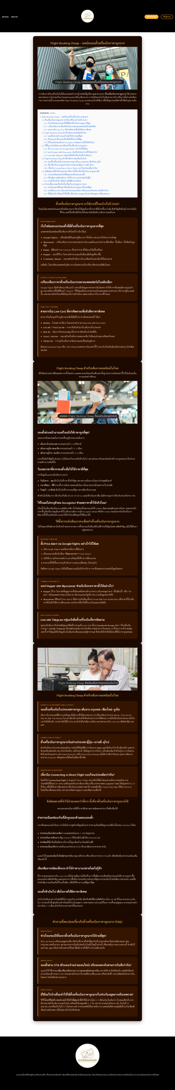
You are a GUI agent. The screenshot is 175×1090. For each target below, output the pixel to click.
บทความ (14, 16)
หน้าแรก (5, 16)
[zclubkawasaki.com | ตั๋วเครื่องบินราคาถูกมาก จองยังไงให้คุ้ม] (88, 16)
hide (52, 113)
